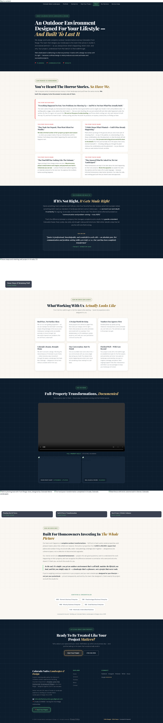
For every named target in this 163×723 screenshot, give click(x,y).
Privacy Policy (75, 719)
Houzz (128, 674)
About (96, 4)
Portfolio (65, 4)
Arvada (49, 682)
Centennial (36, 684)
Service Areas (116, 4)
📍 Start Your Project (41, 710)
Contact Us (74, 4)
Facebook (104, 674)
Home (75, 674)
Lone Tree (56, 682)
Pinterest (117, 674)
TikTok (123, 674)
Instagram (111, 674)
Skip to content (5, 1)
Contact (75, 685)
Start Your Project (86, 4)
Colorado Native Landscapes (51, 4)
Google (106, 677)
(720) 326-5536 (91, 653)
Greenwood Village (47, 684)
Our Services (105, 4)
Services (75, 677)
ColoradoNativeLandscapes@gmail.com (48, 699)
